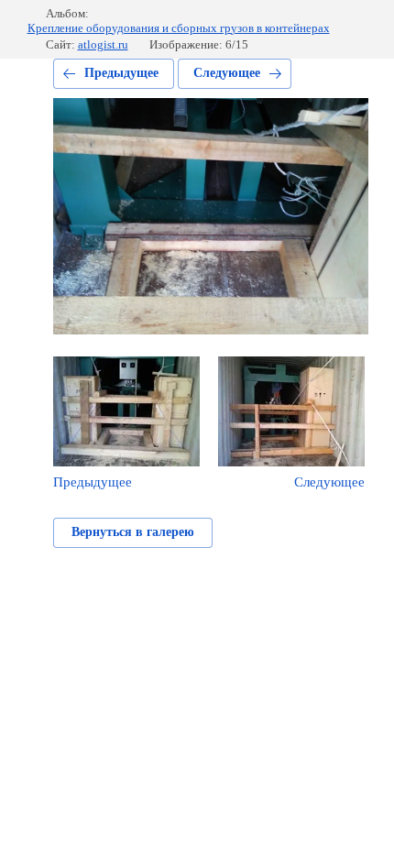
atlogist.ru (103, 44)
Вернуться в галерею (132, 532)
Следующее (226, 73)
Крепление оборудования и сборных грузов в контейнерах (178, 28)
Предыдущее (121, 73)
